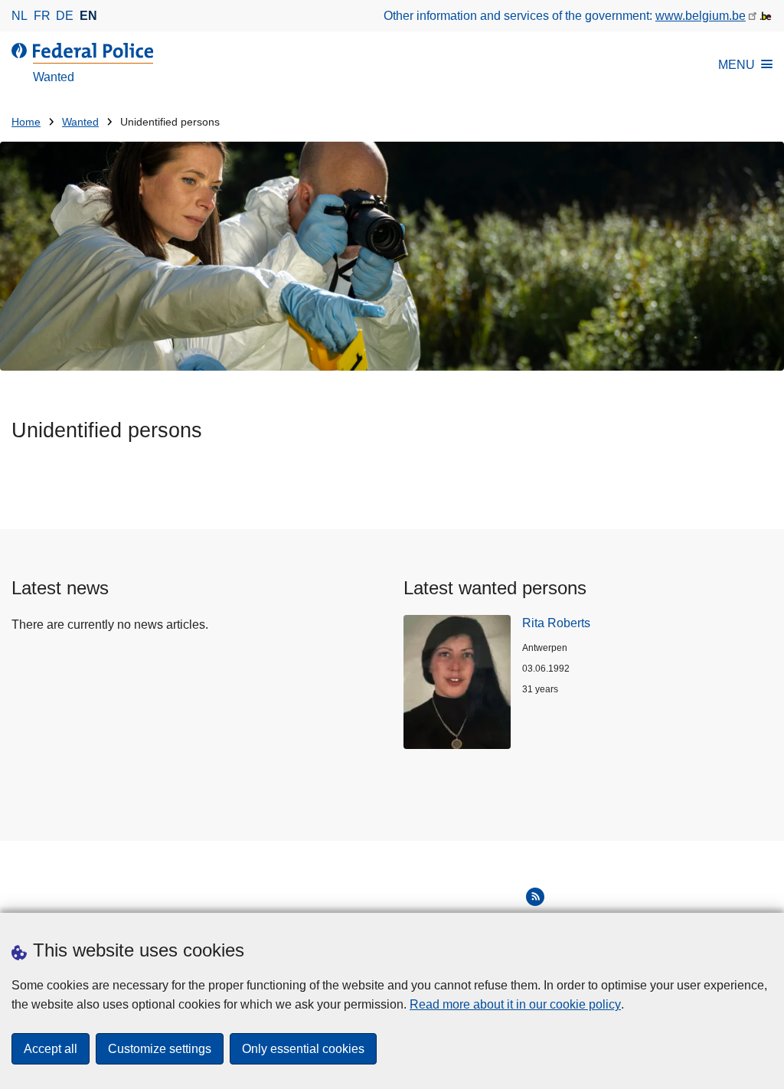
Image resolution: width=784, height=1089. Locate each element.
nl (19, 15)
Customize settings (159, 1048)
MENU (736, 64)
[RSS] (535, 897)
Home (26, 122)
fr (42, 15)
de (65, 15)
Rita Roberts (556, 623)
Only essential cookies (303, 1048)
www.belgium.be (700, 15)
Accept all (50, 1048)
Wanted (80, 122)
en (88, 15)
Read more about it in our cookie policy (515, 1004)
